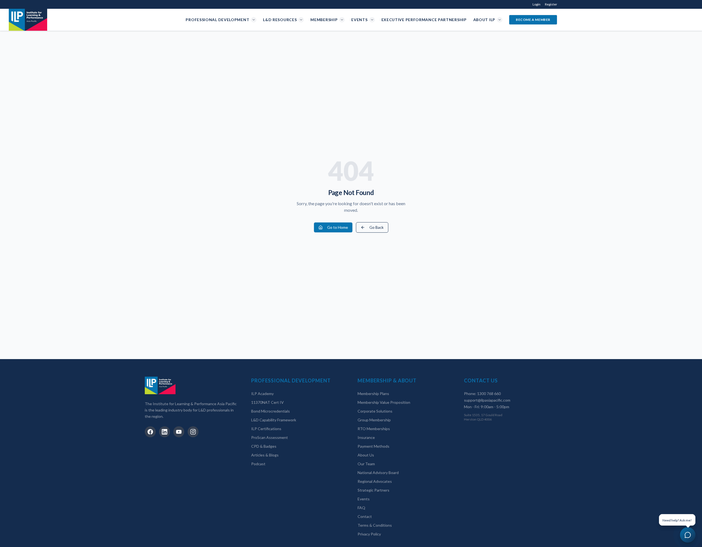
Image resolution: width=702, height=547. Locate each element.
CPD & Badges (263, 446)
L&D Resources (280, 19)
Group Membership (374, 420)
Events (359, 19)
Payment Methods (373, 446)
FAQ (361, 507)
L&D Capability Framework (273, 420)
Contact (365, 516)
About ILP (484, 19)
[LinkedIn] (164, 431)
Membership (324, 19)
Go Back (376, 227)
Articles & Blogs (265, 455)
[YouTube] (178, 431)
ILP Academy (262, 393)
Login (536, 4)
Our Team (366, 463)
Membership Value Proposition (384, 402)
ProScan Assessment (269, 437)
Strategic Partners (373, 490)
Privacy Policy (369, 534)
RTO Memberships (374, 428)
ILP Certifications (266, 428)
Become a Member (533, 20)
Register (551, 4)
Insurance (366, 437)
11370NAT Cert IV (267, 402)
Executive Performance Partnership (424, 19)
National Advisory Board (378, 472)
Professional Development (217, 19)
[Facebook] (150, 431)
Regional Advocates (375, 481)
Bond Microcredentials (270, 411)
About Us (366, 455)
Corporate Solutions (375, 411)
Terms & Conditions (375, 525)
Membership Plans (373, 393)
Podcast (258, 463)
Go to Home (337, 227)
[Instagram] (193, 431)
